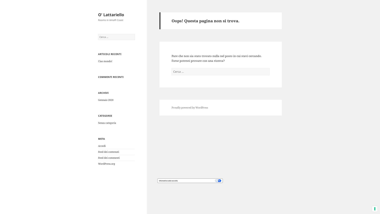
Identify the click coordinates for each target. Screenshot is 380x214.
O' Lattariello (111, 14)
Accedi (102, 146)
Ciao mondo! (105, 61)
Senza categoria (107, 123)
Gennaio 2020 (105, 100)
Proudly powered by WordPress (190, 107)
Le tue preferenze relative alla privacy (197, 181)
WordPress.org (106, 163)
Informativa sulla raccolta (168, 181)
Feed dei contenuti (108, 152)
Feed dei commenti (109, 157)
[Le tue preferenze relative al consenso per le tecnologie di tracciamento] (375, 209)
